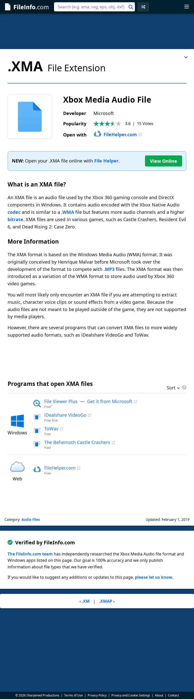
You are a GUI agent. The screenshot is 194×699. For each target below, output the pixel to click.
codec (14, 212)
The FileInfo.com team (30, 554)
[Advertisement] (97, 31)
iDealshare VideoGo (65, 415)
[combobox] (94, 6)
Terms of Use (73, 695)
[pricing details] (183, 387)
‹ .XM (84, 601)
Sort (171, 388)
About (159, 695)
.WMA (67, 212)
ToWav (51, 429)
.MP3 (109, 269)
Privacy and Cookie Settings (130, 695)
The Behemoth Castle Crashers (77, 442)
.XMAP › (107, 601)
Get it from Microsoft (109, 401)
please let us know (153, 577)
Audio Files (30, 519)
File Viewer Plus (61, 401)
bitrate (15, 219)
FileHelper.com (120, 134)
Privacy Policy (97, 695)
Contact (173, 695)
